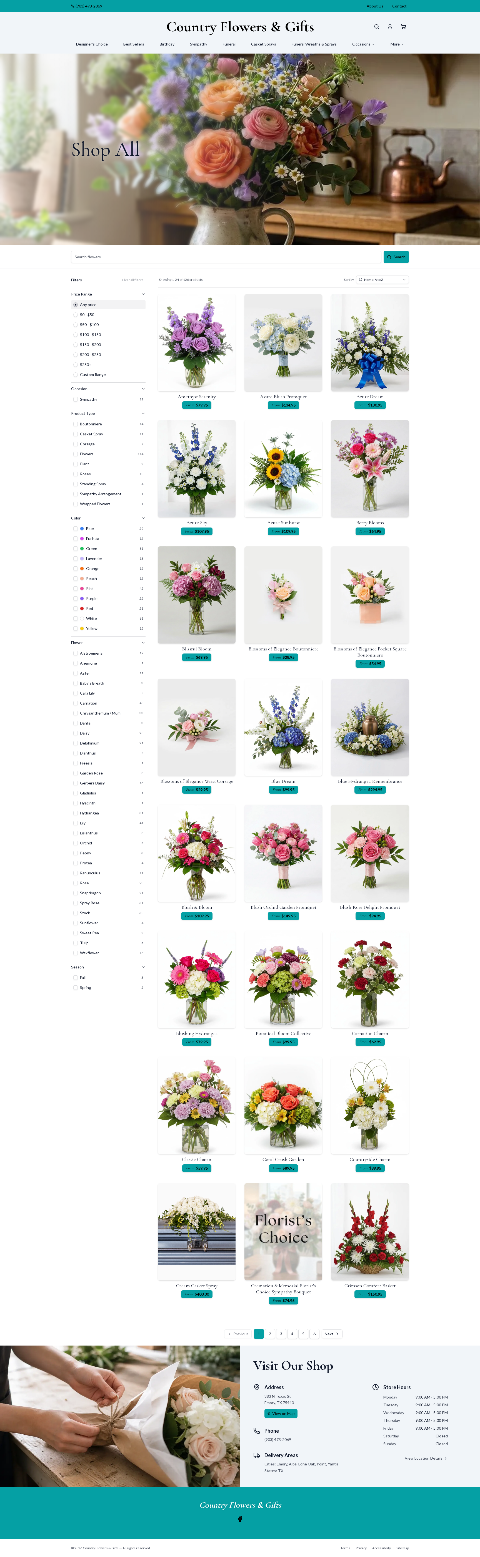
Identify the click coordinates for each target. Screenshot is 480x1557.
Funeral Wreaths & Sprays (314, 44)
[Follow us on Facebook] (240, 1519)
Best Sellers (133, 44)
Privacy (361, 1548)
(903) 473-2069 (89, 6)
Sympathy (198, 44)
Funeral (229, 44)
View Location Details (423, 1458)
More (395, 44)
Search (400, 256)
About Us (375, 6)
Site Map (402, 1548)
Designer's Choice (92, 44)
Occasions (361, 44)
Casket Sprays (263, 44)
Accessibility (381, 1548)
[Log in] (390, 26)
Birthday (167, 44)
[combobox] (382, 280)
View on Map (283, 1413)
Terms (345, 1548)
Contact (399, 6)
